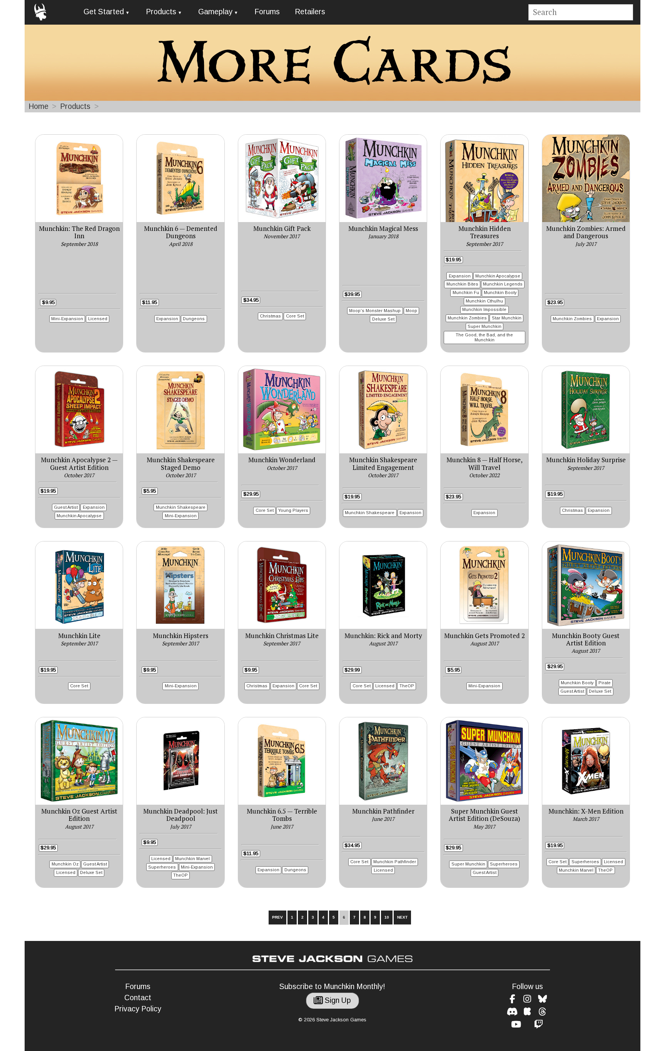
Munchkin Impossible (484, 309)
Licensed (97, 318)
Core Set (295, 316)
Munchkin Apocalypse (497, 276)
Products (161, 12)
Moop (411, 310)
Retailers (310, 12)
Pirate (604, 682)
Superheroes (162, 867)
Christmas (270, 316)
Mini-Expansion (67, 318)
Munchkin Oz (65, 864)
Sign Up (337, 1000)
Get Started (104, 12)
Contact (137, 998)
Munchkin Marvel (192, 858)
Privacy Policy (137, 1009)
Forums (267, 12)
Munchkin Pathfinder (394, 861)
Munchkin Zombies (467, 318)
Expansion (167, 318)
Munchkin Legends (503, 284)
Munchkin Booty (500, 292)
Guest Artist (66, 507)
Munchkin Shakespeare (181, 507)
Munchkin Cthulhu (484, 301)
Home (38, 106)
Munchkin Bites (462, 284)
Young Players (293, 510)
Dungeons (194, 318)
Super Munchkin (484, 326)
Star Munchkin (506, 318)
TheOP (406, 685)
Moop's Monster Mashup (375, 310)
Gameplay (215, 12)
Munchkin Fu (466, 292)
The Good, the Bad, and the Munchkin (484, 338)
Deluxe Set (383, 319)
